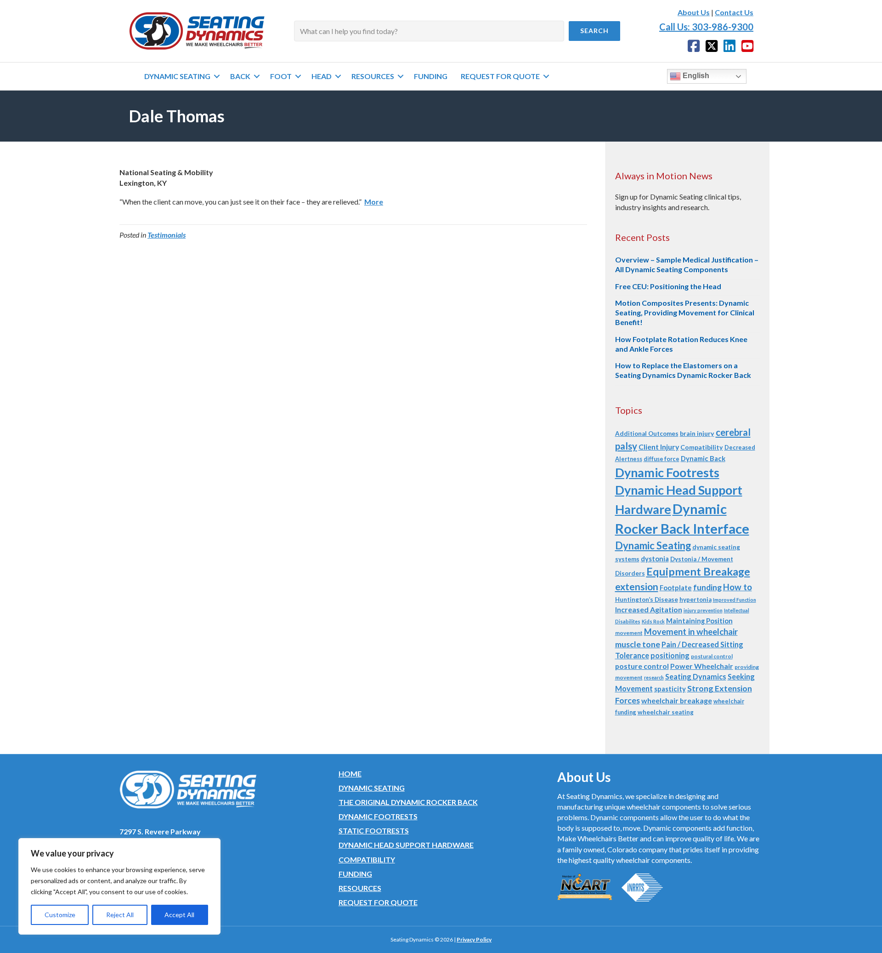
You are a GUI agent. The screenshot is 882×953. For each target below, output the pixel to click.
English (695, 76)
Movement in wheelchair (691, 632)
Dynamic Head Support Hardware (406, 844)
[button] (594, 31)
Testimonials (166, 234)
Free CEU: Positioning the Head (668, 286)
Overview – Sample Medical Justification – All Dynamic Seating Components (686, 264)
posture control (642, 666)
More (373, 201)
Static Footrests (374, 830)
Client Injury (659, 446)
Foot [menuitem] (281, 76)
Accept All (179, 915)
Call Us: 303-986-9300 (706, 26)
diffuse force (661, 458)
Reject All (120, 915)
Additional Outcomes (646, 433)
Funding (355, 873)
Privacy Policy (474, 939)
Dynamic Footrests (667, 472)
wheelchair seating (666, 712)
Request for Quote (378, 902)
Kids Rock (653, 621)
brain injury (697, 433)
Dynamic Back (703, 458)
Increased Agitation (648, 609)
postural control (712, 656)
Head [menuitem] (321, 76)
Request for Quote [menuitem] (500, 76)
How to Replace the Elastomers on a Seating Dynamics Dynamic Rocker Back (683, 370)
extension (636, 586)
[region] (119, 886)
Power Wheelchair (701, 666)
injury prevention (703, 610)
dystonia (655, 558)
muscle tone (637, 644)
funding (707, 587)
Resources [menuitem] (372, 76)
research (654, 677)
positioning (670, 655)
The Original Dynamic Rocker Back (408, 802)
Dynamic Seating (653, 545)
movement (629, 632)
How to (737, 587)
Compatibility (701, 447)
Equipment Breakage (698, 571)
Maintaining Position (699, 620)
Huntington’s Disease (646, 599)
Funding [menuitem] (430, 76)
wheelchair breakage (676, 700)
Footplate (676, 587)
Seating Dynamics (695, 676)
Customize (60, 915)
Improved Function (734, 600)
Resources (360, 888)
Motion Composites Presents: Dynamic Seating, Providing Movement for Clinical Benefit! (684, 312)
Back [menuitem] (240, 76)
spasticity (670, 689)
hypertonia (695, 599)
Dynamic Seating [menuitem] (177, 76)
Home (350, 773)
